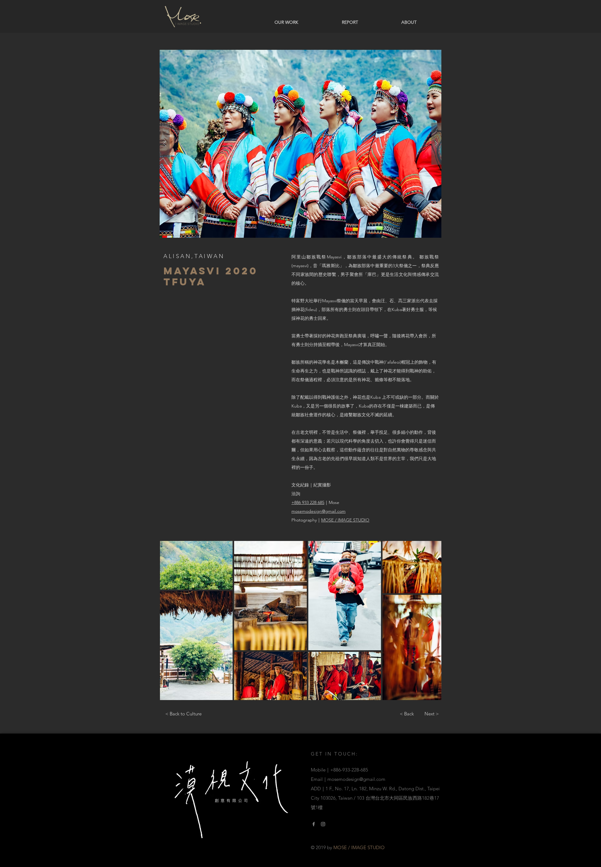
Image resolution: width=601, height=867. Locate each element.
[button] (300, 144)
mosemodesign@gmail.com (356, 779)
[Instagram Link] (323, 824)
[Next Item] (430, 620)
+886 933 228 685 (307, 502)
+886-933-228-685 (349, 770)
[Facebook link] (313, 824)
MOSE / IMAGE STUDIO (345, 520)
